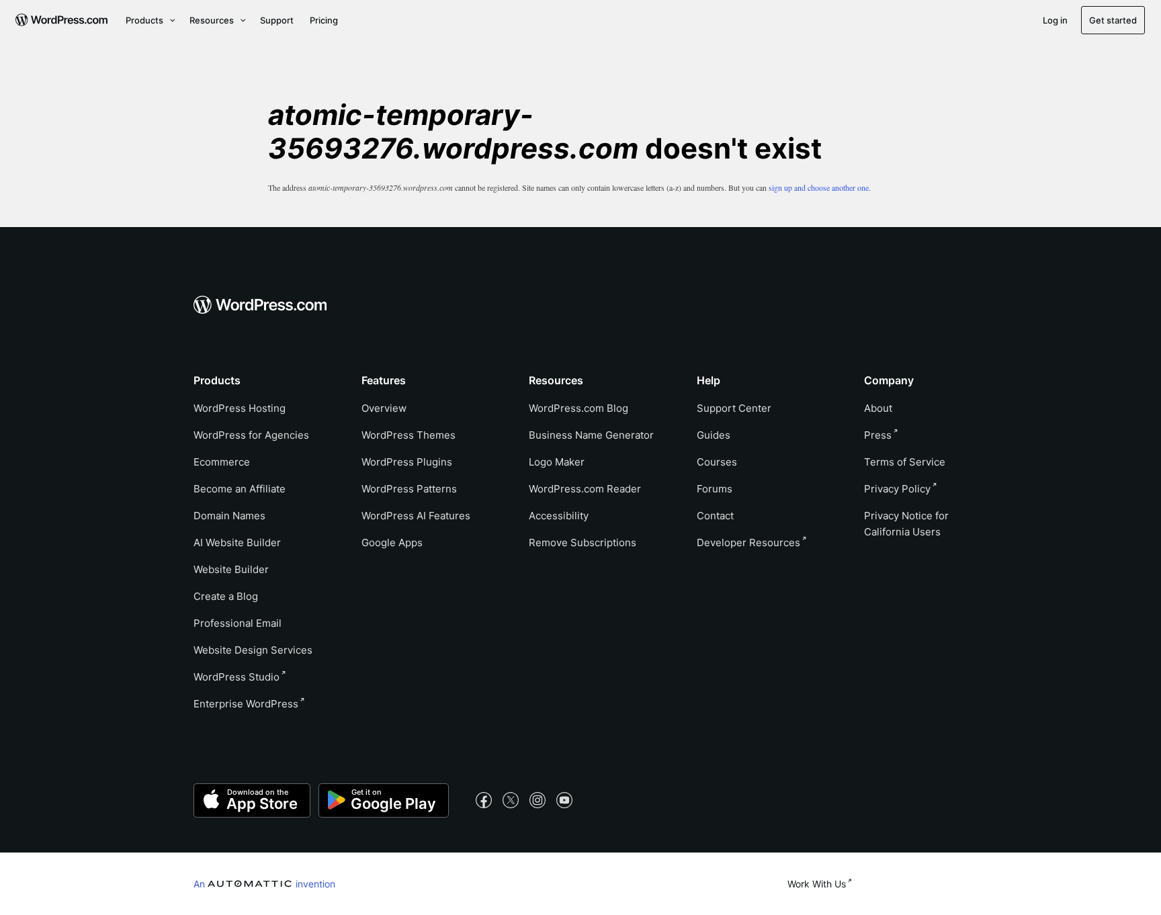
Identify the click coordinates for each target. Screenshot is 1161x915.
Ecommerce (222, 461)
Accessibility (559, 515)
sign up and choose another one (819, 187)
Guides (713, 435)
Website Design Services (253, 650)
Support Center (734, 408)
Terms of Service (904, 461)
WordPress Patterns (409, 488)
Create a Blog (226, 596)
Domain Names (229, 515)
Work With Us (816, 883)
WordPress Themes (408, 435)
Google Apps (392, 542)
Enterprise (246, 703)
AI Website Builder (237, 542)
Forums (714, 488)
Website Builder (231, 569)
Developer (748, 542)
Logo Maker (557, 461)
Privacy (897, 488)
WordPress (237, 676)
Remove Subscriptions (582, 542)
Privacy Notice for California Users (906, 523)
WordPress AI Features (415, 515)
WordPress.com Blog (578, 408)
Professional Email (238, 623)
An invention (264, 883)
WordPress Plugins (406, 461)
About (878, 408)
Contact (715, 515)
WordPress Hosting (240, 408)
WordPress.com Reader (585, 488)
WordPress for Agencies (251, 435)
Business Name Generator (591, 435)
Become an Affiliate (240, 488)
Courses (717, 461)
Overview (383, 408)
